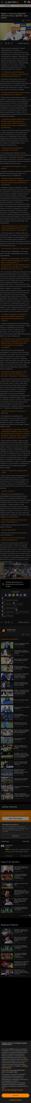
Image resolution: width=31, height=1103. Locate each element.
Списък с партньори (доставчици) (12, 1090)
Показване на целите (15, 1100)
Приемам (15, 1095)
